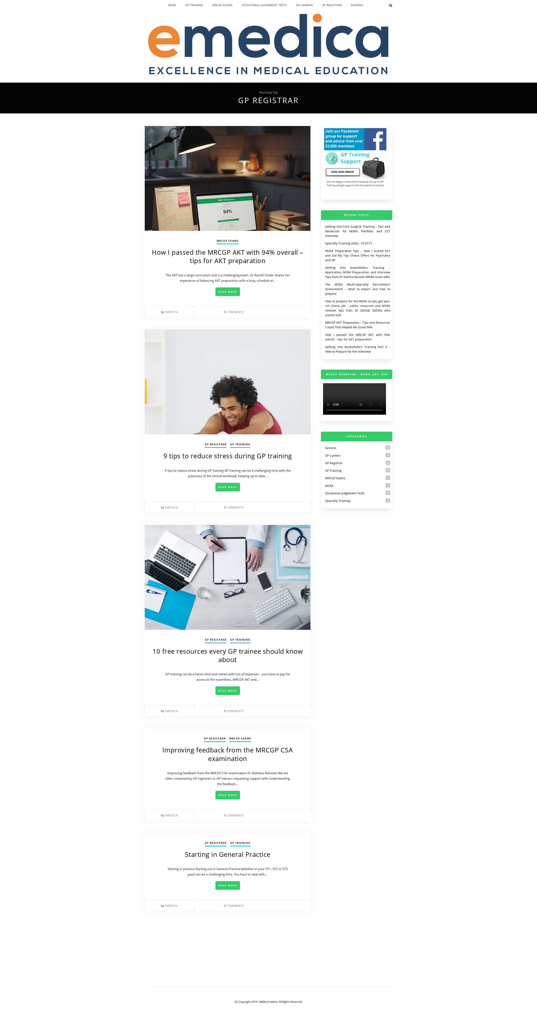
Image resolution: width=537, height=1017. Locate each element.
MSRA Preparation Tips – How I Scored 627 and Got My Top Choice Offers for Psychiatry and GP (357, 255)
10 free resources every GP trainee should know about (227, 655)
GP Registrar (332, 5)
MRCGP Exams (222, 5)
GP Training (194, 5)
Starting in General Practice (227, 854)
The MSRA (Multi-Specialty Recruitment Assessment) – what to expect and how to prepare (357, 289)
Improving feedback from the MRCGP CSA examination (227, 754)
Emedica (171, 312)
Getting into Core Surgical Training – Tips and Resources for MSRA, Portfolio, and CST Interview (357, 231)
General (357, 5)
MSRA (172, 5)
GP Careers (304, 5)
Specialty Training (337, 501)
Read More (227, 291)
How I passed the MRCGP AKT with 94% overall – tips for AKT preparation (227, 256)
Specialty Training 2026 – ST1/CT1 (348, 243)
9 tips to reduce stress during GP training (227, 455)
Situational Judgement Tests (264, 5)
